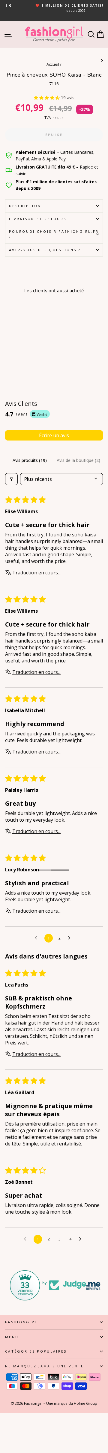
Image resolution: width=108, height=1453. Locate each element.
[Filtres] (11, 479)
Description (25, 206)
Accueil (52, 64)
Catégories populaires (36, 1351)
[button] (47, 97)
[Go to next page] (71, 938)
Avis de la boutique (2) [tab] (78, 460)
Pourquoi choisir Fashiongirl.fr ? (54, 234)
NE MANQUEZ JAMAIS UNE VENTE (44, 1366)
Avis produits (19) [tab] (30, 460)
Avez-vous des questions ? (45, 250)
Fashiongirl (21, 1322)
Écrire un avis (54, 435)
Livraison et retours (37, 218)
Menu (12, 1337)
